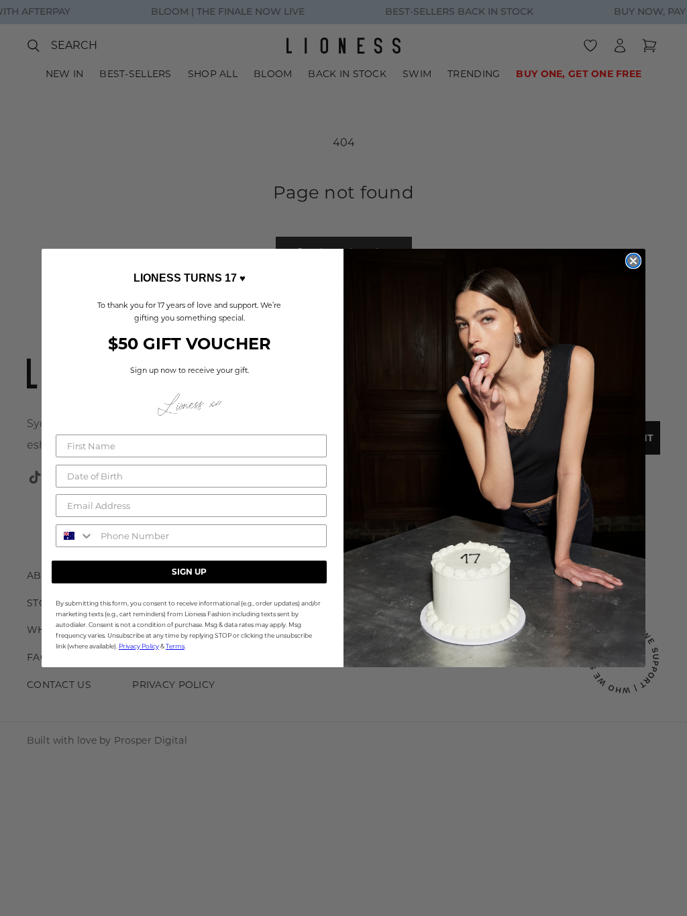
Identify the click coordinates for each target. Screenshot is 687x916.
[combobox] (75, 536)
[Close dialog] (633, 261)
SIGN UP (189, 572)
